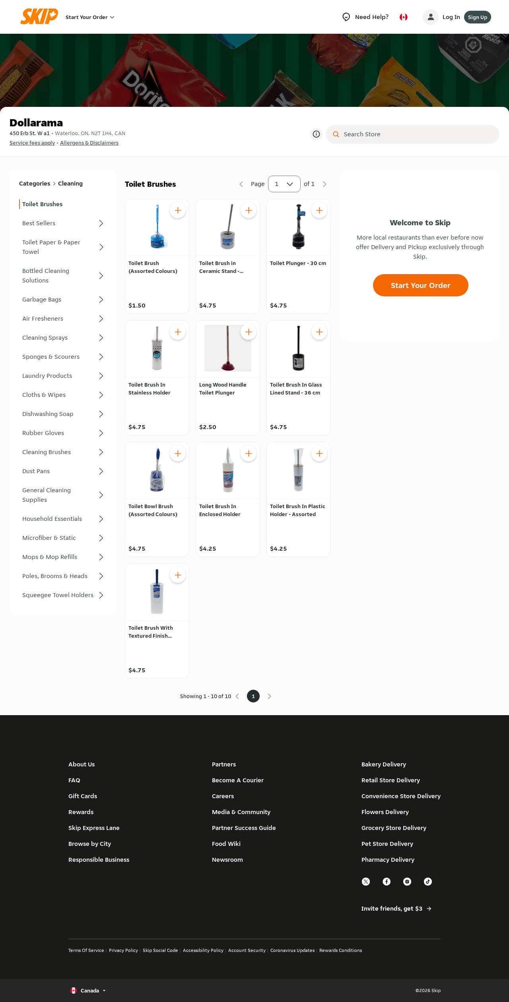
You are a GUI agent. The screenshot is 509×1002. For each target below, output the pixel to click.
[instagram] (407, 884)
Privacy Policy (123, 950)
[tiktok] (428, 884)
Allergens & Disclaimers (89, 142)
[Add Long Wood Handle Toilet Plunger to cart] (248, 332)
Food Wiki (226, 844)
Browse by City (89, 844)
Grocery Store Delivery (393, 828)
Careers (223, 796)
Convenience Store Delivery (401, 796)
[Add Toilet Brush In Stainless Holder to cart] (178, 332)
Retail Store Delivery (390, 780)
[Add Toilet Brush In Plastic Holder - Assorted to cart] (319, 453)
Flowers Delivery (385, 812)
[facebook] (387, 884)
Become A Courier (238, 780)
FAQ (74, 780)
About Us (81, 764)
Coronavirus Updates (292, 950)
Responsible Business (98, 859)
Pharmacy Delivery (387, 859)
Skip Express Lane (94, 828)
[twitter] (366, 884)
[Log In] (431, 17)
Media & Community (241, 812)
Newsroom (227, 859)
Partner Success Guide (244, 828)
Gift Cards (82, 796)
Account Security (247, 950)
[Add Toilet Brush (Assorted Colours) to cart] (178, 210)
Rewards (80, 812)
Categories (34, 183)
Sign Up (477, 17)
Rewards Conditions (340, 950)
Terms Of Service (86, 950)
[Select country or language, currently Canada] (403, 17)
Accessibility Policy (203, 950)
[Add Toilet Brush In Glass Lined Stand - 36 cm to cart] (319, 332)
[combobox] (418, 134)
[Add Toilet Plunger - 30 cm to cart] (319, 210)
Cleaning (70, 183)
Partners (224, 764)
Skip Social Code (160, 950)
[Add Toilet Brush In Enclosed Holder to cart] (248, 453)
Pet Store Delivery (387, 844)
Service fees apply (32, 142)
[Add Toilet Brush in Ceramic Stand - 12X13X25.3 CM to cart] (248, 210)
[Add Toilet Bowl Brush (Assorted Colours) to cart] (178, 453)
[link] (62, 204)
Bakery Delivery (383, 764)
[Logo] (42, 16)
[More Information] (316, 134)
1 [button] (277, 184)
